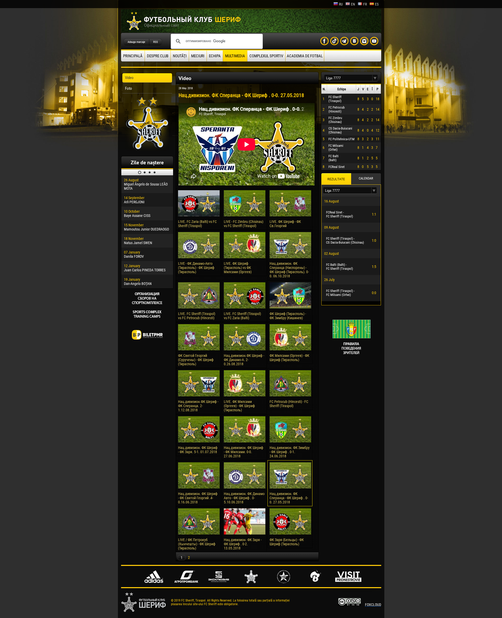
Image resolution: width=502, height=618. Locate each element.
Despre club (157, 56)
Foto (128, 88)
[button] (375, 78)
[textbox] (348, 78)
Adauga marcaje (136, 42)
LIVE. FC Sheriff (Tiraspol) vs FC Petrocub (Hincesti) (196, 316)
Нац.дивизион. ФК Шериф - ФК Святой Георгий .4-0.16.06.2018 (198, 498)
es (377, 4)
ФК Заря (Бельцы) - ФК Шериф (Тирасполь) (287, 542)
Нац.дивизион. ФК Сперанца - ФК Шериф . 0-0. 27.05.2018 (289, 498)
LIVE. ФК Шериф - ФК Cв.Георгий (285, 224)
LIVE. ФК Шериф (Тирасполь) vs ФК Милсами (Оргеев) (238, 267)
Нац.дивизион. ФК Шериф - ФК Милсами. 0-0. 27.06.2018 (243, 452)
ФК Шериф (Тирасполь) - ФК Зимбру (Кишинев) (288, 316)
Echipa (215, 56)
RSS (155, 42)
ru (341, 4)
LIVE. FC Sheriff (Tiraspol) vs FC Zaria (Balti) (242, 316)
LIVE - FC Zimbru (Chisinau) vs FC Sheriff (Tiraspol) (243, 224)
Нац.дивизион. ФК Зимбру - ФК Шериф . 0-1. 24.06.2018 (290, 452)
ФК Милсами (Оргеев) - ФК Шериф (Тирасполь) (289, 357)
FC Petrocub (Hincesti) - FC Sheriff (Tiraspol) (289, 404)
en (353, 4)
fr (365, 4)
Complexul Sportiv (266, 56)
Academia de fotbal (305, 56)
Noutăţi (180, 56)
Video (129, 77)
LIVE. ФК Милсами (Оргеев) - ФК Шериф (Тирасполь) (239, 406)
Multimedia (235, 56)
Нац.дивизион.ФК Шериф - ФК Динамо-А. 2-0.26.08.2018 (244, 359)
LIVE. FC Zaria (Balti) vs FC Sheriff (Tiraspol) (197, 224)
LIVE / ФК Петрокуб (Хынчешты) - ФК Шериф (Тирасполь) (196, 544)
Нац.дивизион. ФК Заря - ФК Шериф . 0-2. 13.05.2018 (242, 544)
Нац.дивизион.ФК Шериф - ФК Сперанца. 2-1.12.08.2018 (198, 406)
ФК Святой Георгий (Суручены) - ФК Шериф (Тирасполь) (196, 359)
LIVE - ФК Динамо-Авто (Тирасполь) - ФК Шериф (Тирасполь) (196, 267)
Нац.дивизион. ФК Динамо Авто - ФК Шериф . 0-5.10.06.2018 (244, 498)
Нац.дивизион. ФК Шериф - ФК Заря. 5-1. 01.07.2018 (198, 450)
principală (132, 56)
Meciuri (197, 56)
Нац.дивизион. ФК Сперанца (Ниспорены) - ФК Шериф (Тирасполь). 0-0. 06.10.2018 (289, 269)
